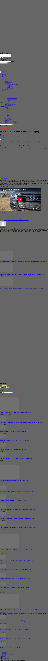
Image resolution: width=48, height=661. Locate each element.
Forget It (8, 111)
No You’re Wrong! (8, 105)
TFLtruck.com (5, 657)
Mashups (6, 81)
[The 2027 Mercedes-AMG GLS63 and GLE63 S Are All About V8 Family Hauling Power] (3, 456)
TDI (3, 217)
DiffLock (8, 85)
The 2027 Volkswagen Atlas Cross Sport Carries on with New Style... (16, 412)
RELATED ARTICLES (5, 248)
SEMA (8, 100)
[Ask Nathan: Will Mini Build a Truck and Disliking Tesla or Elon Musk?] (3, 618)
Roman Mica (2, 135)
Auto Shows (7, 93)
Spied (6, 92)
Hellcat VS (9, 87)
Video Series (7, 83)
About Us (4, 655)
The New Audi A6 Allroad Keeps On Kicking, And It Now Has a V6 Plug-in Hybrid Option (22, 288)
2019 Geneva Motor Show (12, 98)
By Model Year (7, 112)
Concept (3, 214)
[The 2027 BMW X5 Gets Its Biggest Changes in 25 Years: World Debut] (3, 447)
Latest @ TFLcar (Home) (7, 74)
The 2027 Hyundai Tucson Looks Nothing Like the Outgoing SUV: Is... (17, 569)
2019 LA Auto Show (11, 95)
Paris (8, 101)
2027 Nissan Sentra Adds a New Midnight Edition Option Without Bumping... (19, 560)
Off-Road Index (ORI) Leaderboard (11, 122)
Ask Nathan (7, 103)
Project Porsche (10, 86)
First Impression (8, 119)
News (3, 90)
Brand (4, 125)
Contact (3, 656)
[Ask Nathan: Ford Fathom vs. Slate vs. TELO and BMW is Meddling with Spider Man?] (3, 627)
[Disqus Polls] (24, 304)
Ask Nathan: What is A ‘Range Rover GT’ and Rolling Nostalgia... (16, 638)
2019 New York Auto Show (12, 99)
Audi (3, 127)
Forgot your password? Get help (6, 58)
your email (13, 61)
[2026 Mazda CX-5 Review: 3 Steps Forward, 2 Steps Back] (9, 478)
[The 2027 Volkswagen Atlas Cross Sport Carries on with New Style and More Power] (9, 410)
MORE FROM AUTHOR (15, 248)
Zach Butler (2, 414)
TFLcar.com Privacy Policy (7, 654)
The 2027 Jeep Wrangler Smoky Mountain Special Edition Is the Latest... (17, 549)
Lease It (8, 109)
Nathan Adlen (2, 612)
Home (1, 125)
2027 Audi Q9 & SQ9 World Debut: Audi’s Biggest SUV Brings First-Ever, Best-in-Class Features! (23, 261)
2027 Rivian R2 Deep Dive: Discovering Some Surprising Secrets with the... (18, 491)
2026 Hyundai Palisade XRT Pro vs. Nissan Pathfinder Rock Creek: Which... (18, 527)
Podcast (3, 76)
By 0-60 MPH (7, 118)
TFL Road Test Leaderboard (12, 84)
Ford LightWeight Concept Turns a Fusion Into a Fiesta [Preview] (16, 220)
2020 (8, 114)
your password (13, 55)
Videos (3, 77)
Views (3, 102)
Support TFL (4, 652)
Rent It (8, 110)
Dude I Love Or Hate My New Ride (11, 104)
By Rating (6, 107)
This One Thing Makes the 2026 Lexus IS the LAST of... (13, 500)
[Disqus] (24, 335)
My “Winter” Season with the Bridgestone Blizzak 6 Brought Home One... (18, 509)
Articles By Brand (8, 91)
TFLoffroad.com (5, 658)
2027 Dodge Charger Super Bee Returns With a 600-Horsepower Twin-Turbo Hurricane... (21, 422)
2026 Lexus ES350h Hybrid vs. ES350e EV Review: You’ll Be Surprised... (17, 518)
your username (13, 54)
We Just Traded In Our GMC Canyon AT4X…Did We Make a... (15, 440)
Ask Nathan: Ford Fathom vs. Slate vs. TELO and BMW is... (14, 629)
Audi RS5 (9, 180)
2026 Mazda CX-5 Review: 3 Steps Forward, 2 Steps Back (14, 480)
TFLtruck (4, 75)
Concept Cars (4, 128)
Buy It (8, 108)
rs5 (2, 215)
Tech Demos (7, 79)
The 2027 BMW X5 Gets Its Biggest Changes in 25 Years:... (14, 449)
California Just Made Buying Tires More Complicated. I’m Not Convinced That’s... (20, 609)
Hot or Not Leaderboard (9, 121)
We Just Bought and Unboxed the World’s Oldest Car (13, 431)
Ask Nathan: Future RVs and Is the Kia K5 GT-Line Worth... (14, 647)
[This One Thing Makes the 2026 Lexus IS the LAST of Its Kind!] (3, 498)
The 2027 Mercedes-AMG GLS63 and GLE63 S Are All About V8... (16, 458)
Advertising (4, 653)
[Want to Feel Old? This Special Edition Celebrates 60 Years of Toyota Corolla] (3, 576)
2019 (8, 115)
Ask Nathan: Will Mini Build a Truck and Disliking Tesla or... (15, 621)
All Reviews (7, 120)
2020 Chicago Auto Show (12, 94)
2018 (8, 116)
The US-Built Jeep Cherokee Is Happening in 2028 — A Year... (15, 587)
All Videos (7, 89)
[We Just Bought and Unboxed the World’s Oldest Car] (3, 429)
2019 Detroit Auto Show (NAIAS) (13, 97)
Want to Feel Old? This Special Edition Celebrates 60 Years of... (15, 578)
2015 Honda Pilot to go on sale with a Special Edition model (17, 219)
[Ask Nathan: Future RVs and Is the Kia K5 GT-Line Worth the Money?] (3, 645)
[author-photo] (3, 225)
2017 (8, 117)
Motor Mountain (10, 88)
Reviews (4, 106)
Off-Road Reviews (8, 82)
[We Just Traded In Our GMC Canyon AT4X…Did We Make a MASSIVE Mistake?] (3, 438)
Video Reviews (7, 78)
